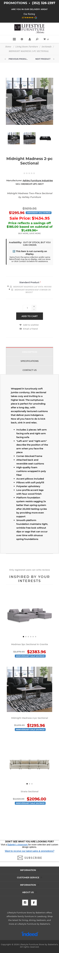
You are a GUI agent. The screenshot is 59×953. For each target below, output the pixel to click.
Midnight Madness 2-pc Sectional (29, 718)
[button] (23, 636)
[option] (14, 139)
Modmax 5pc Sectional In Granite (29, 644)
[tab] (29, 286)
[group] (29, 615)
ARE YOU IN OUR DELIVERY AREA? (29, 9)
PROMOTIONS (16, 3)
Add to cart (29, 316)
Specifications (30, 361)
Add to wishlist (31, 325)
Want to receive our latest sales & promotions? (29, 851)
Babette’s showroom (17, 844)
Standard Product (29, 282)
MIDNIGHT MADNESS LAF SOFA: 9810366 (32, 287)
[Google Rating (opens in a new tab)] (29, 19)
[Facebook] (34, 902)
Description (29, 352)
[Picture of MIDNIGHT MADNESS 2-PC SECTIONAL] (14, 138)
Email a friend (30, 329)
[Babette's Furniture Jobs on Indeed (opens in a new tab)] (29, 936)
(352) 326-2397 (43, 3)
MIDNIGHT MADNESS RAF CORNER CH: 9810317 (33, 291)
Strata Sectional (29, 791)
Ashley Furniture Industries (38, 180)
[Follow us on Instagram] (25, 902)
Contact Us (30, 370)
